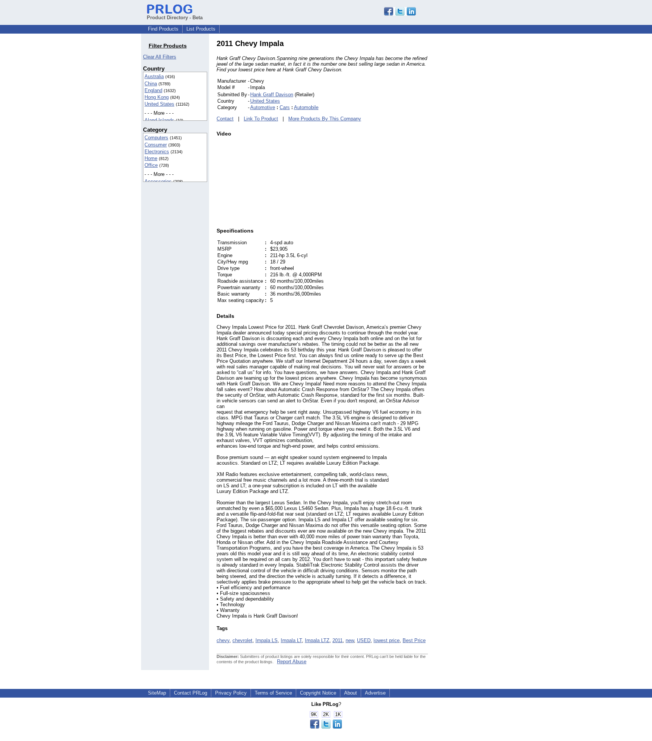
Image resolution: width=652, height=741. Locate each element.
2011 (337, 640)
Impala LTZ (317, 640)
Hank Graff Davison (271, 94)
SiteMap (157, 693)
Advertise (375, 693)
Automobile (306, 107)
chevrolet (242, 640)
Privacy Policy (231, 693)
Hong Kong (157, 97)
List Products (200, 29)
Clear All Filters (159, 57)
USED (364, 640)
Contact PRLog (190, 693)
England (153, 90)
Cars (285, 107)
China (151, 83)
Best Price (414, 640)
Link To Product (261, 119)
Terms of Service (273, 693)
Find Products (163, 29)
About (350, 693)
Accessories (158, 181)
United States (159, 104)
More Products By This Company (324, 119)
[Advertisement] (479, 152)
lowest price (387, 640)
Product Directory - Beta (175, 17)
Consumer (156, 145)
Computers (156, 137)
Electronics (157, 151)
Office (151, 165)
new (350, 640)
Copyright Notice (318, 693)
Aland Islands (159, 120)
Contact (225, 119)
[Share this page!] (400, 14)
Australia (154, 76)
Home (151, 158)
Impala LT (291, 640)
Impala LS (266, 640)
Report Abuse (291, 661)
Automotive (262, 107)
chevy (223, 640)
